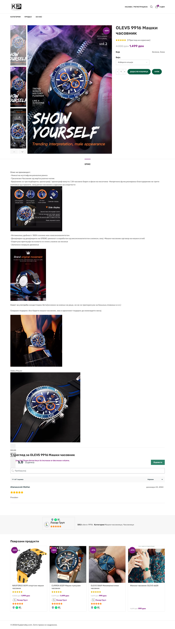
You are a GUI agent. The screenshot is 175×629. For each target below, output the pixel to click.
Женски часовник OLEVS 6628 (144, 585)
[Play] (13, 446)
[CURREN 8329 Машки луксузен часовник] (68, 564)
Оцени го (157, 462)
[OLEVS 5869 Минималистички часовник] (107, 564)
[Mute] (13, 460)
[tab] (88, 163)
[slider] (43, 460)
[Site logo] (16, 6)
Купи (157, 72)
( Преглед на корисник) (138, 40)
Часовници (128, 524)
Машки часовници (113, 524)
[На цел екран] (13, 466)
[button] (14, 152)
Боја (118, 57)
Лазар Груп (57, 522)
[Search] (151, 6)
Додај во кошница (139, 72)
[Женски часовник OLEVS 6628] (146, 564)
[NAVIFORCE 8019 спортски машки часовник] (28, 564)
